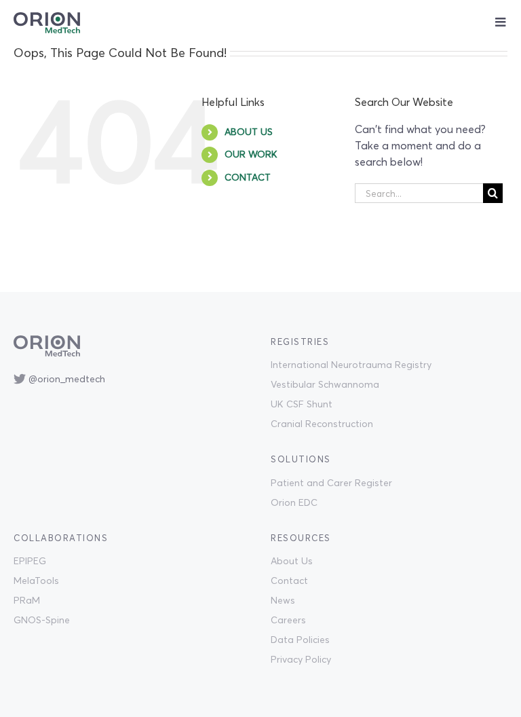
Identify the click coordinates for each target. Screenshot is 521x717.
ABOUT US (249, 132)
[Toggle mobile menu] (501, 22)
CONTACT (248, 177)
